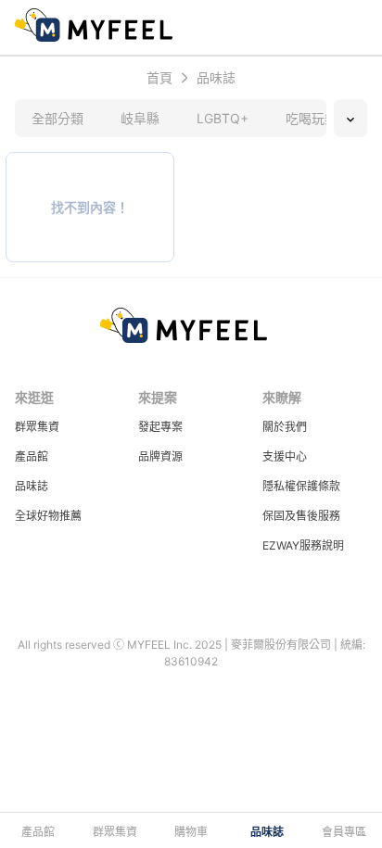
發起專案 (160, 427)
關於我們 (284, 427)
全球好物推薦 (48, 516)
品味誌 (31, 486)
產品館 (31, 456)
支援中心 (284, 456)
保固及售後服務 (301, 516)
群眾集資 (37, 427)
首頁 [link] (159, 77)
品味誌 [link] (216, 77)
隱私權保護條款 (301, 486)
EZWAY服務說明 (303, 545)
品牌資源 (160, 456)
